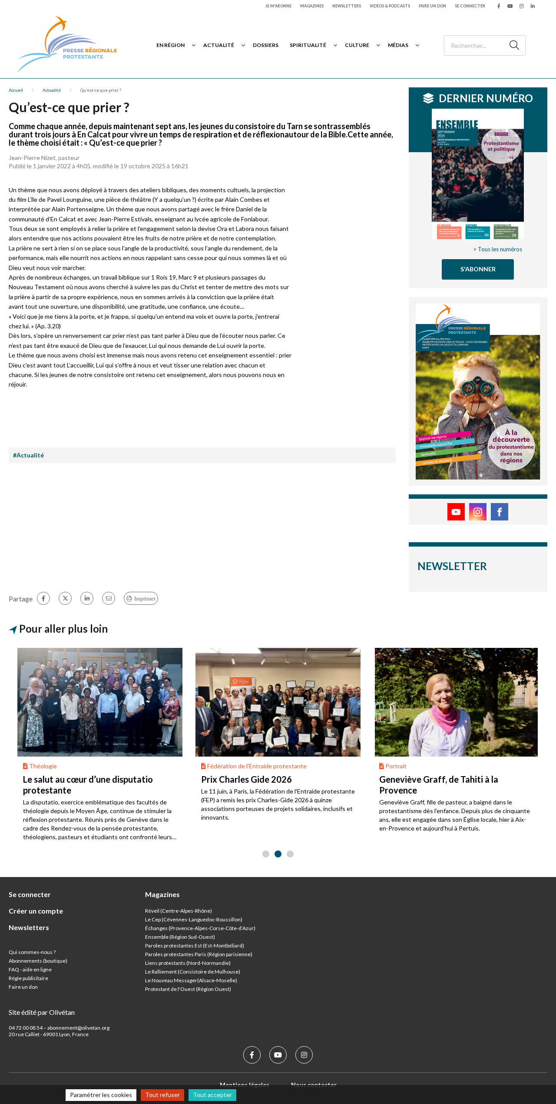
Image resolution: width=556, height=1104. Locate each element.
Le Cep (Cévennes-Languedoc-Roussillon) (193, 919)
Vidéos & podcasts (390, 5)
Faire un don (432, 5)
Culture (357, 45)
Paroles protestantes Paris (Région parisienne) (198, 954)
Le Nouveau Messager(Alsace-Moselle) (191, 980)
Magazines (312, 5)
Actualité (218, 45)
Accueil (16, 90)
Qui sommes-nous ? (32, 952)
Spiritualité (308, 45)
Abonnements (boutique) (38, 960)
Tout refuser (162, 1094)
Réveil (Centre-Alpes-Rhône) (178, 910)
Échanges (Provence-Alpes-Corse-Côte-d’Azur (199, 928)
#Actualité (28, 455)
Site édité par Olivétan (42, 1012)
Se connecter (470, 5)
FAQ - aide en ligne (30, 969)
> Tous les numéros (497, 249)
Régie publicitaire (28, 978)
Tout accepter (212, 1094)
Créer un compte (36, 911)
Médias (398, 45)
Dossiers (265, 45)
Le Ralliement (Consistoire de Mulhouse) (192, 971)
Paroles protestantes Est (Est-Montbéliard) (194, 945)
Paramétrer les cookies (101, 1094)
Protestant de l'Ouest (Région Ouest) (188, 989)
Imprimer (145, 598)
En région (170, 45)
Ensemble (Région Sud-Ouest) (180, 937)
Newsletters (346, 5)
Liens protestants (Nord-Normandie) (188, 963)
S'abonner (478, 269)
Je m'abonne (278, 5)
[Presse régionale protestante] (67, 45)
